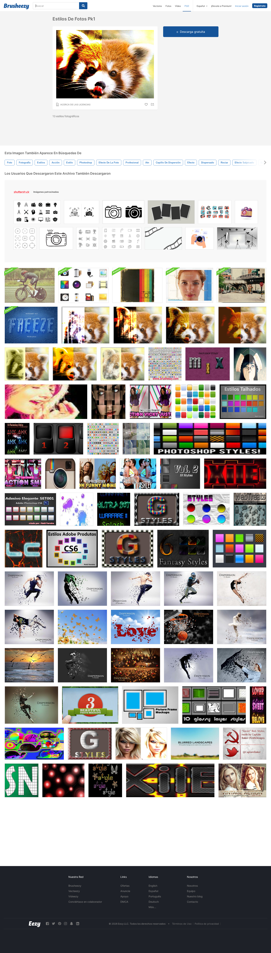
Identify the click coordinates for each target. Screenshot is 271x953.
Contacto (192, 901)
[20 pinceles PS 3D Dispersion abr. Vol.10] (241, 665)
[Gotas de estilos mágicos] (76, 509)
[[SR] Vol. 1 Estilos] (58, 439)
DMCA (124, 901)
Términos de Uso (182, 923)
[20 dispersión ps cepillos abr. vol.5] (188, 588)
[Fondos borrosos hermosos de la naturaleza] (195, 744)
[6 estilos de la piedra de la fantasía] (183, 549)
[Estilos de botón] (195, 401)
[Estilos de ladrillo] (90, 744)
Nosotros (192, 885)
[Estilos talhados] (242, 401)
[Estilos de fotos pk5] (242, 325)
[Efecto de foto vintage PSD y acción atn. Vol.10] (242, 780)
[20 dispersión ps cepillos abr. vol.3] (29, 588)
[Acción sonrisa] (23, 473)
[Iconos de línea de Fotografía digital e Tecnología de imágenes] (88, 239)
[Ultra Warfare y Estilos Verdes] (113, 509)
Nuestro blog (195, 896)
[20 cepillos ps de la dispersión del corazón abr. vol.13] (135, 627)
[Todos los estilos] (165, 364)
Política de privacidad (207, 923)
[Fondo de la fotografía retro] (137, 285)
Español (153, 891)
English (153, 885)
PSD (187, 6)
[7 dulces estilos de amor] (258, 705)
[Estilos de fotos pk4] (190, 325)
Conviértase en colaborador (85, 901)
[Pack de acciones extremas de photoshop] (30, 285)
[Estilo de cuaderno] (22, 780)
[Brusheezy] (16, 6)
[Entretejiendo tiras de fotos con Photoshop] (108, 401)
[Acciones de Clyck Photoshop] (46, 401)
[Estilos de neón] (34, 744)
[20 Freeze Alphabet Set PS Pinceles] (31, 325)
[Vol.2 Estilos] (180, 473)
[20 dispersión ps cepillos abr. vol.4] (29, 627)
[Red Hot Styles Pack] (235, 473)
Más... (152, 907)
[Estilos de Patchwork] (127, 549)
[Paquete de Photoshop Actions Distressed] (241, 285)
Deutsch (154, 901)
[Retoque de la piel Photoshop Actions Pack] (189, 285)
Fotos (168, 6)
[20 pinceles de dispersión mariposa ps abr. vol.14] (82, 627)
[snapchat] (71, 923)
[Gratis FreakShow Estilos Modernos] (103, 439)
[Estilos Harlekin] (156, 509)
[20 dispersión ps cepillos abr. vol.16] (188, 627)
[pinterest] (59, 923)
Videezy (73, 896)
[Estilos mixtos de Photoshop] (207, 364)
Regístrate (259, 5)
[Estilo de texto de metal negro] (170, 780)
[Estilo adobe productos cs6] (72, 549)
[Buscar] (83, 5)
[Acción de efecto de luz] (141, 744)
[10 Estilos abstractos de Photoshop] (17, 439)
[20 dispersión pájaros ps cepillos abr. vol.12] (29, 665)
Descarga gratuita (192, 32)
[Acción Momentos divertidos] (97, 473)
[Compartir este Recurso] (153, 104)
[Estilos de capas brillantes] (214, 705)
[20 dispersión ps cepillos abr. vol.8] (82, 665)
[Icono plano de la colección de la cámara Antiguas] (214, 212)
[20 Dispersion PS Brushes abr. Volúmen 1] (135, 588)
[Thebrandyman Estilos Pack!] (210, 439)
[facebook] (47, 923)
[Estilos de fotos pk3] (137, 325)
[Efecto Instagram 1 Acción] (60, 473)
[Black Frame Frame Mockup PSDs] (150, 705)
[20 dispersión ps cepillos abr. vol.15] (241, 627)
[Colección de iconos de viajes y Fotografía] (37, 212)
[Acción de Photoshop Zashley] (138, 473)
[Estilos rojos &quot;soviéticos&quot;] (244, 744)
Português (155, 896)
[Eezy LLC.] (34, 923)
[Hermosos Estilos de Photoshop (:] (206, 509)
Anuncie (125, 891)
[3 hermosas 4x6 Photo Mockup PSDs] (90, 705)
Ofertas (125, 885)
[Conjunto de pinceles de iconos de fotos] (83, 285)
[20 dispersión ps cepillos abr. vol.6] (241, 588)
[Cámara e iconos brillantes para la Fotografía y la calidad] (81, 212)
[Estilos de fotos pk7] (75, 364)
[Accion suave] (136, 439)
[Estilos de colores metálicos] (105, 780)
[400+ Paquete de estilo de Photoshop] (239, 549)
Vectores (157, 6)
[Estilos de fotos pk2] (85, 325)
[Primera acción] (250, 364)
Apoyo (124, 896)
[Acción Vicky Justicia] (150, 401)
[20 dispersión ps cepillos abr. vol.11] (135, 665)
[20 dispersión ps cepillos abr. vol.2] (82, 588)
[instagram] (65, 923)
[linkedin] (77, 923)
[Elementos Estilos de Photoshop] (24, 549)
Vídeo (178, 6)
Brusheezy (74, 885)
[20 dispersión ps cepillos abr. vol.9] (188, 665)
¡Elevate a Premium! (221, 6)
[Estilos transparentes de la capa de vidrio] (250, 509)
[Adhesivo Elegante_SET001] (30, 509)
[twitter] (53, 923)
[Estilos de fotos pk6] (27, 364)
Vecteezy (74, 891)
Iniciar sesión (242, 6)
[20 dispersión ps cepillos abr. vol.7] (31, 705)
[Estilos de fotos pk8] (122, 364)
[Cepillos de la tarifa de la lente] (63, 780)
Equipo (191, 891)
